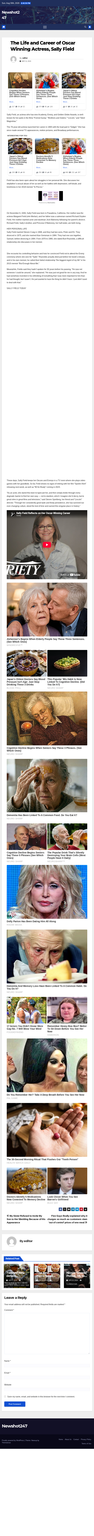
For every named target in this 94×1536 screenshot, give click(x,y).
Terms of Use (86, 1444)
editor (25, 58)
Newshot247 (14, 1426)
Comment (9, 1310)
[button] (85, 27)
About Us (68, 1439)
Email (7, 1373)
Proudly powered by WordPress (13, 1440)
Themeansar (6, 1443)
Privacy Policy (86, 1439)
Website (7, 1385)
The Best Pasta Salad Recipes (44, 1276)
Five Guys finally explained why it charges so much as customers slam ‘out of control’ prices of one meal (67, 1219)
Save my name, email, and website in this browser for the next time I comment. (41, 1397)
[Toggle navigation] (45, 27)
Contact (76, 1439)
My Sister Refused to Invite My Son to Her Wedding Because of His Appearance (26, 1219)
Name (7, 1361)
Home (61, 1439)
